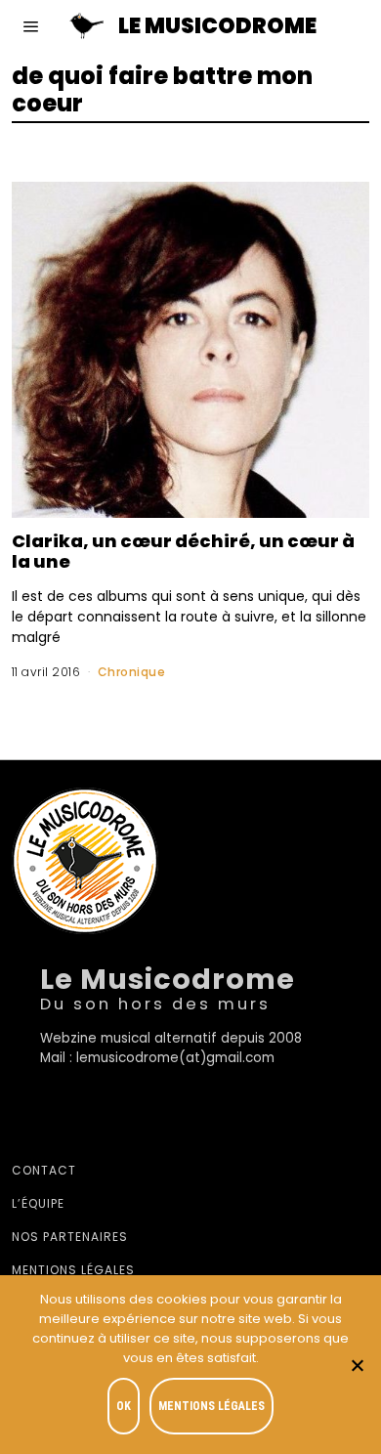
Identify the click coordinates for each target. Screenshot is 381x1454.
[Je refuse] (356, 1365)
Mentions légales (73, 1270)
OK (123, 1406)
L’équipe (38, 1203)
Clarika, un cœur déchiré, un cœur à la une (183, 551)
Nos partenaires (70, 1236)
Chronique (132, 671)
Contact (44, 1170)
